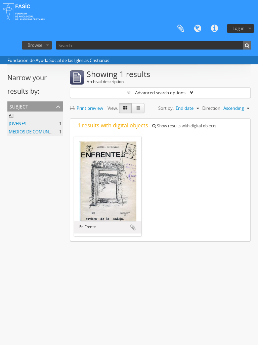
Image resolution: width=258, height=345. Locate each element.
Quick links (214, 28)
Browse (35, 45)
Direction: (211, 108)
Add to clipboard (133, 227)
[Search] (247, 45)
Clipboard (180, 28)
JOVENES (17, 124)
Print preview (89, 108)
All (11, 116)
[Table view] (137, 108)
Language (197, 28)
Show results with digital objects (186, 126)
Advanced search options (160, 93)
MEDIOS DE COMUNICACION (38, 132)
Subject (18, 106)
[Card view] (125, 108)
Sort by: (166, 108)
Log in (238, 28)
